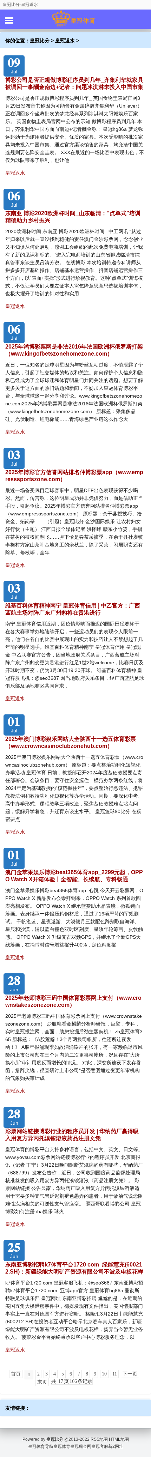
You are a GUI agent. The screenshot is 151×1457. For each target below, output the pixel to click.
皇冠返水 (65, 40)
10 (104, 1374)
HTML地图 (119, 1439)
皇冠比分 (40, 40)
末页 (42, 1382)
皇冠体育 (61, 1446)
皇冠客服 (99, 1446)
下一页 (130, 1374)
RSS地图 (99, 1439)
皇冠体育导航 (40, 1446)
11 (114, 1374)
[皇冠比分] (75, 19)
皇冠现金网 (80, 1446)
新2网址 (115, 1446)
